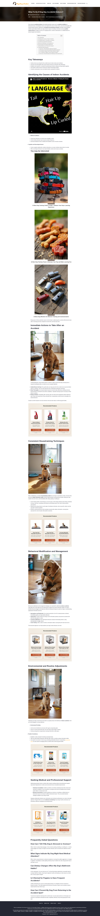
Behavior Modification (71, 3)
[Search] (86, 3)
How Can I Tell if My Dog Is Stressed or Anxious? (48, 48)
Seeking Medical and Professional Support (46, 45)
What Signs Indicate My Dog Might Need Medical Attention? (50, 49)
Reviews (32, 3)
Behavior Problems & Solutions (84, 3)
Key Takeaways (41, 37)
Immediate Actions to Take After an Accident (46, 40)
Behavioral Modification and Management (45, 43)
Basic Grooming (55, 3)
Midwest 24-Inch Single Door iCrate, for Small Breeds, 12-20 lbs (36, 648)
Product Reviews (51, 203)
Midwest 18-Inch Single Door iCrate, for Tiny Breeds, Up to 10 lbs (64, 648)
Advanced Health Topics (41, 3)
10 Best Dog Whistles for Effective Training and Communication (51, 316)
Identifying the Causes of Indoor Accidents (46, 38)
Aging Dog (49, 3)
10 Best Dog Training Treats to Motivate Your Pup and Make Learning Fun (51, 262)
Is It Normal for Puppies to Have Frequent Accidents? (49, 52)
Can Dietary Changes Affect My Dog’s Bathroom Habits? (49, 51)
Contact (59, 903)
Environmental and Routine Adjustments (45, 44)
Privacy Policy (53, 903)
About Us (41, 903)
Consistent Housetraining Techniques (45, 41)
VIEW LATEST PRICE (36, 540)
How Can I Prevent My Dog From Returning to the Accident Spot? (51, 53)
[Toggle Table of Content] (60, 36)
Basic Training (63, 3)
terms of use (54, 912)
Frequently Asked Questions (43, 47)
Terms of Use (46, 903)
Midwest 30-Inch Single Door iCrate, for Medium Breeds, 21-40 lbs (50, 648)
